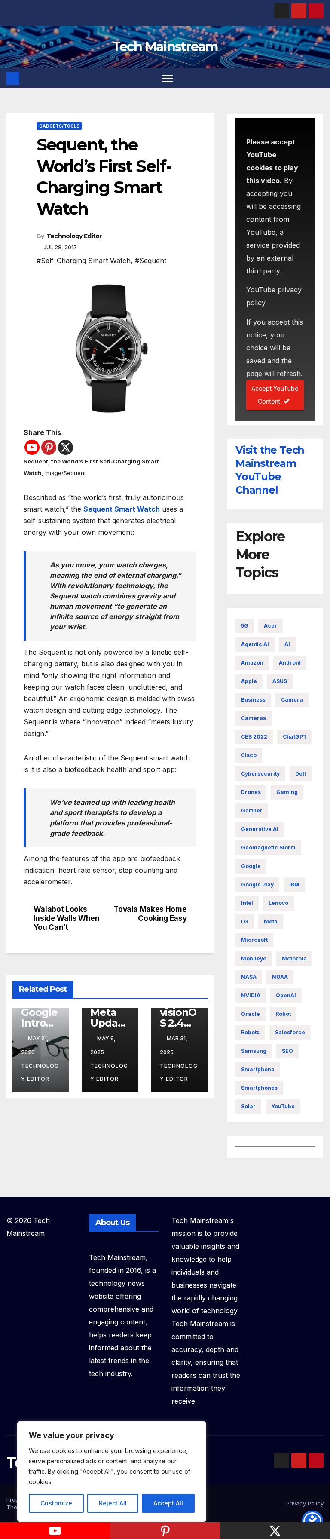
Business (253, 699)
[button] (318, 78)
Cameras (253, 718)
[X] (65, 447)
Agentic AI (255, 644)
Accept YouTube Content (275, 395)
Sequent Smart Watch (121, 509)
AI (287, 644)
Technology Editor (74, 236)
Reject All (113, 1503)
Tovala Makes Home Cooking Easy (149, 914)
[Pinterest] (48, 447)
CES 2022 (254, 736)
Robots (250, 1032)
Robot (283, 1014)
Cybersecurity (260, 773)
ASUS (279, 681)
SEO (287, 1051)
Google (251, 866)
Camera (292, 699)
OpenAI (286, 995)
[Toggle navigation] (167, 78)
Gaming (287, 792)
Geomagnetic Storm (268, 847)
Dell (300, 773)
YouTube (283, 1106)
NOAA (280, 977)
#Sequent (150, 260)
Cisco (249, 755)
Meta (271, 921)
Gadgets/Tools (59, 126)
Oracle (250, 1014)
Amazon (252, 662)
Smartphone (258, 1069)
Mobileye (253, 958)
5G (244, 625)
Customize (56, 1503)
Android (290, 662)
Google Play (257, 884)
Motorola (294, 958)
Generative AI (259, 829)
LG (244, 921)
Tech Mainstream (165, 47)
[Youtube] (32, 447)
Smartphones (259, 1088)
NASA (249, 977)
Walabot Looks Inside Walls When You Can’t (67, 918)
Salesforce (290, 1032)
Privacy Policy (305, 1503)
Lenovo (278, 903)
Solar (248, 1106)
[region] (111, 1471)
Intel (247, 903)
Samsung (253, 1051)
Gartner (252, 810)
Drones (251, 792)
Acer (270, 625)
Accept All (168, 1503)
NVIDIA (250, 995)
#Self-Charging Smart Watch (84, 260)
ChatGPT (295, 736)
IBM (294, 884)
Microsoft (254, 940)
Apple (249, 681)
